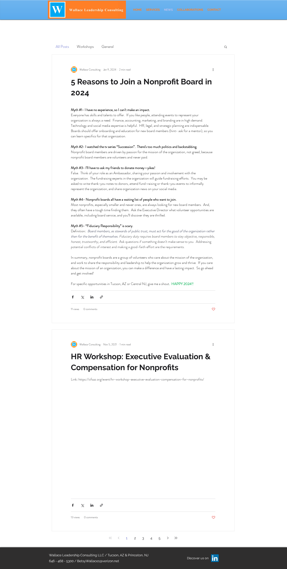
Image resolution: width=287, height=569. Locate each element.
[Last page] (175, 537)
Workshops (85, 46)
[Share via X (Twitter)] (82, 297)
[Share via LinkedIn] (92, 297)
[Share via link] (101, 297)
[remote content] (143, 436)
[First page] (110, 537)
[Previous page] (118, 537)
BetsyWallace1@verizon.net (98, 561)
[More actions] (213, 69)
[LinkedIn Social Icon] (215, 558)
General (108, 46)
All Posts (62, 46)
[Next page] (167, 537)
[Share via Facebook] (73, 297)
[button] (225, 47)
